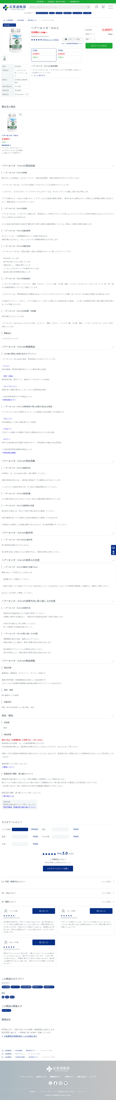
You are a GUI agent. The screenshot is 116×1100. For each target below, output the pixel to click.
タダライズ (67, 13)
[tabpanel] (15, 40)
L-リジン (6, 366)
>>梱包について (8, 767)
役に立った (43, 911)
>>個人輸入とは (8, 796)
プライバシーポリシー (46, 1091)
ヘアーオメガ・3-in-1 (10, 135)
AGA (7, 997)
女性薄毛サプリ (49, 987)
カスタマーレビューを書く (58, 868)
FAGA (12, 997)
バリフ (52, 13)
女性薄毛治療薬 (26, 987)
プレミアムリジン (10, 386)
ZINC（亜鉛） (8, 376)
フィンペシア (77, 13)
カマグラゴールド (42, 13)
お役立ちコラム (41, 1077)
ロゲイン (6, 439)
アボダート (7, 429)
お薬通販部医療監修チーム (74, 43)
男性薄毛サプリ (32, 20)
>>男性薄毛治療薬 (9, 453)
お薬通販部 (9, 20)
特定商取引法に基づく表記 (65, 1091)
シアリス (59, 13)
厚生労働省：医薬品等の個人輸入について (19, 807)
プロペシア (7, 419)
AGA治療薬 (20, 20)
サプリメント (15, 987)
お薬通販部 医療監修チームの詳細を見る (20, 1036)
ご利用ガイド (69, 1077)
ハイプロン (87, 13)
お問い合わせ (81, 1077)
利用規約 (32, 1091)
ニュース (92, 1077)
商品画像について (9, 25)
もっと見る (106, 882)
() (50, 40)
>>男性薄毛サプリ (9, 400)
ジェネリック (6, 1010)
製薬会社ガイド (55, 1077)
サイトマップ (82, 1091)
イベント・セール (26, 1077)
